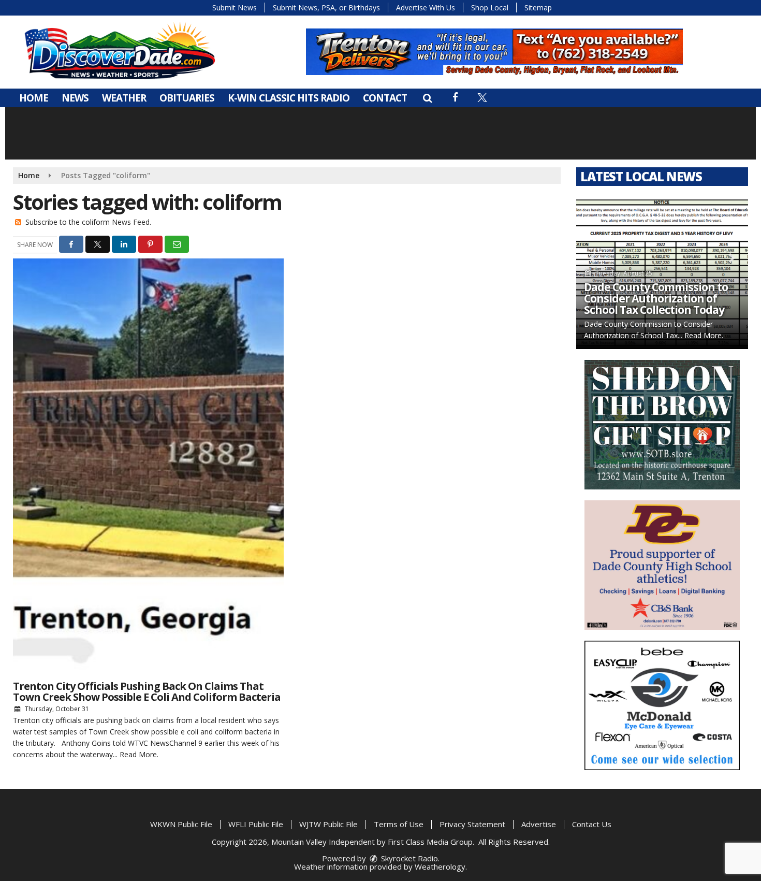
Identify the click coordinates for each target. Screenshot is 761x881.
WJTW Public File (328, 824)
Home (33, 98)
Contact (385, 98)
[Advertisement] (494, 51)
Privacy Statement (472, 824)
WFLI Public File (255, 824)
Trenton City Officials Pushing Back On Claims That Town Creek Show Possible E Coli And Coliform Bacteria (147, 691)
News (75, 98)
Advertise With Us (425, 7)
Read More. (139, 754)
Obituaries (186, 98)
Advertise (538, 824)
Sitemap (538, 7)
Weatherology (440, 866)
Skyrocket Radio (408, 858)
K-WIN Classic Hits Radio (288, 98)
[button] (427, 98)
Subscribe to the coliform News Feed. (88, 222)
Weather (124, 98)
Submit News (234, 7)
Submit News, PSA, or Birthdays (326, 7)
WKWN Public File (181, 824)
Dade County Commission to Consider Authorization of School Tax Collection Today (656, 298)
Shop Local (489, 7)
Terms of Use (398, 824)
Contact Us (591, 824)
